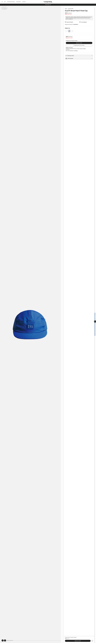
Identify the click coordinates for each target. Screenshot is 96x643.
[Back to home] (48, 2)
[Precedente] (3, 640)
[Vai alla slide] (16, 640)
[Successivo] (5, 640)
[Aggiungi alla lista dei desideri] (92, 641)
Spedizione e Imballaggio (74, 50)
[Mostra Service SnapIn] (95, 321)
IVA (68, 49)
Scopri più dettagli (83, 48)
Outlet (66, 8)
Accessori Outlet (70, 8)
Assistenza (24, 1)
